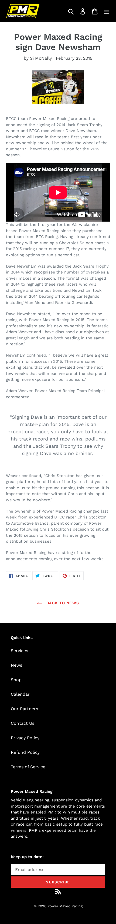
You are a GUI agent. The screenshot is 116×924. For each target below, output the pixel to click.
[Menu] (106, 11)
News (16, 665)
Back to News (62, 603)
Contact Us (22, 723)
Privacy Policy (25, 737)
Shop (16, 679)
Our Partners (24, 708)
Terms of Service (28, 766)
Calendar (20, 694)
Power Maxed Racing (65, 906)
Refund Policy (25, 752)
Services (19, 650)
